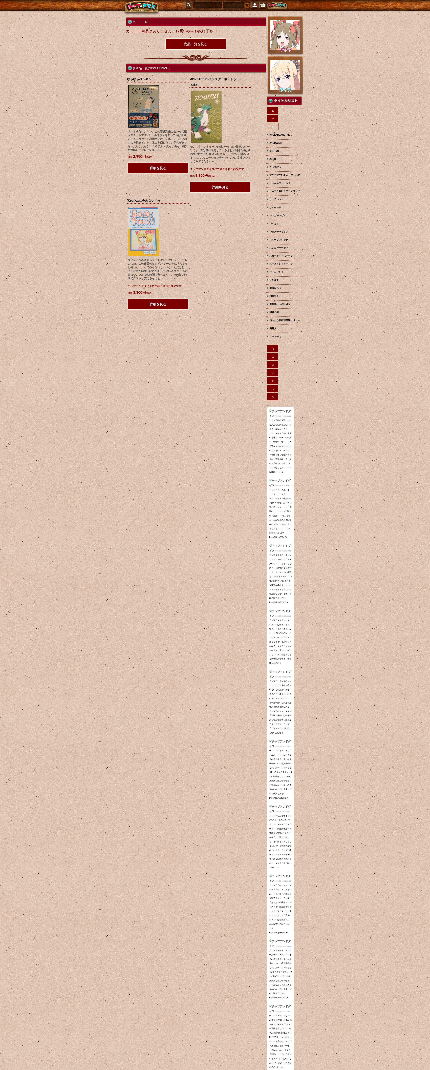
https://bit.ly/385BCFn (279, 932)
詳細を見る (158, 168)
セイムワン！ (276, 272)
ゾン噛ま (274, 280)
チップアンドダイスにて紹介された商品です (217, 169)
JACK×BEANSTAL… (280, 134)
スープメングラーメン (281, 263)
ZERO (272, 159)
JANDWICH (275, 142)
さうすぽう (275, 167)
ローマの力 (275, 336)
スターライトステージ (281, 255)
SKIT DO (274, 151)
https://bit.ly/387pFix (278, 537)
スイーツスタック (278, 239)
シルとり (274, 223)
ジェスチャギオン (278, 231)
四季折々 (274, 296)
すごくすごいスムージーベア (284, 175)
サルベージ (275, 207)
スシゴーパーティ (278, 247)
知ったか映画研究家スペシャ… (285, 320)
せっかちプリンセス (280, 183)
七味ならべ (275, 288)
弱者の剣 (274, 312)
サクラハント (276, 199)
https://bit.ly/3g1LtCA (278, 602)
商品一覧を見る (195, 44)
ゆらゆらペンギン (139, 79)
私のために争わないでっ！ (145, 200)
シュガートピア (277, 215)
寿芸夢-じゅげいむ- (279, 304)
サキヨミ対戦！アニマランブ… (285, 191)
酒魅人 (272, 328)
